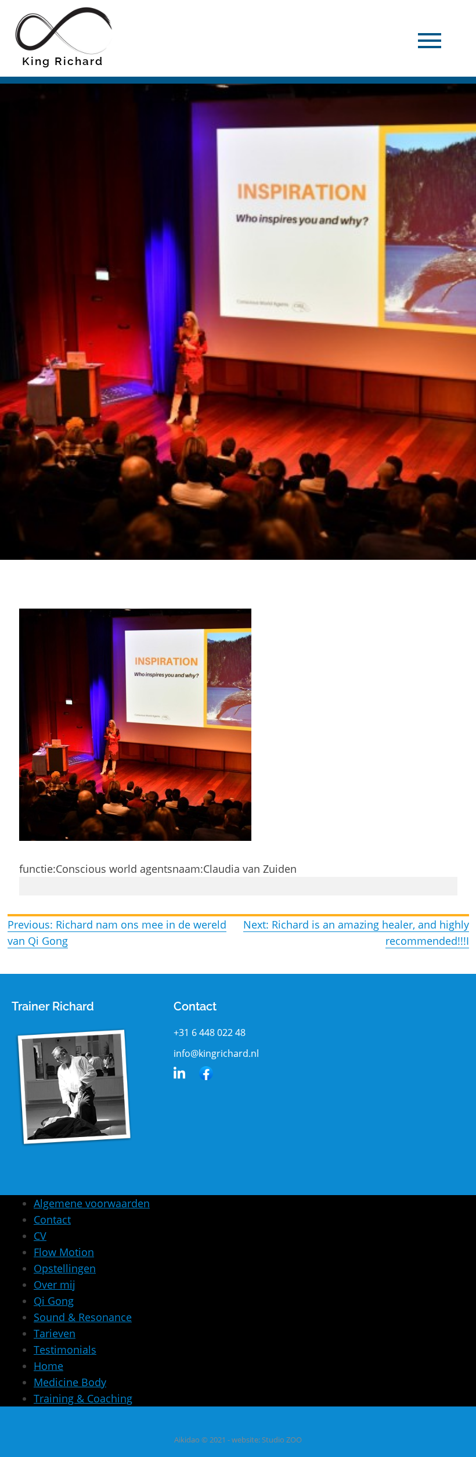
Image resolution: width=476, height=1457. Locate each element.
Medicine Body (70, 1382)
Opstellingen (65, 1268)
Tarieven (54, 1333)
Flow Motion (64, 1252)
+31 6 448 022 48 (210, 1032)
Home (48, 1366)
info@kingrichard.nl (216, 1053)
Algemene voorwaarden (92, 1203)
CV (40, 1236)
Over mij (54, 1284)
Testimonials (65, 1350)
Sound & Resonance (83, 1317)
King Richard (62, 61)
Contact (52, 1219)
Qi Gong (54, 1301)
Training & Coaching (83, 1398)
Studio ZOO (282, 1439)
